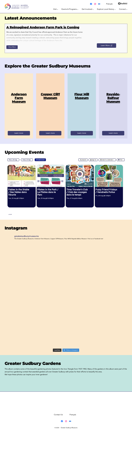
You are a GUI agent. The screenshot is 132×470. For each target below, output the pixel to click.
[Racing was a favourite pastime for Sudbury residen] (81, 337)
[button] (96, 32)
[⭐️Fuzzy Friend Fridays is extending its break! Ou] (81, 274)
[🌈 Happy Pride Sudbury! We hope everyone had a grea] (51, 337)
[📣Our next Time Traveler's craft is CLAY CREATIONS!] (112, 337)
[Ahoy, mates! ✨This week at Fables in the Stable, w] (51, 295)
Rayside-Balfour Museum (113, 97)
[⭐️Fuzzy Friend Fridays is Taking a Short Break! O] (112, 316)
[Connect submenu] (126, 9)
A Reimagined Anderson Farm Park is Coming (42, 27)
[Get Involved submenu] (93, 9)
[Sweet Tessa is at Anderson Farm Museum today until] (51, 253)
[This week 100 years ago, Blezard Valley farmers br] (20, 274)
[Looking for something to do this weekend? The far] (81, 316)
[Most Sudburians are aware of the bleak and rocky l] (51, 316)
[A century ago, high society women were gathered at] (81, 295)
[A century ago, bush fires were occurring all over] (20, 253)
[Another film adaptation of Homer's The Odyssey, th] (112, 295)
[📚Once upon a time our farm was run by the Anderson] (112, 253)
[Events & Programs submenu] (77, 9)
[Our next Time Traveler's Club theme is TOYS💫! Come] (112, 274)
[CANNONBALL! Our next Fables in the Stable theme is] (20, 316)
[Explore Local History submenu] (115, 9)
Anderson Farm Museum (19, 97)
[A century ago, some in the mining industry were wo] (81, 253)
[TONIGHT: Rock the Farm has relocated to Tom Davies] (20, 295)
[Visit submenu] (57, 9)
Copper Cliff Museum (50, 96)
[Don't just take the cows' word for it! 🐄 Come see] (51, 274)
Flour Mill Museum (81, 96)
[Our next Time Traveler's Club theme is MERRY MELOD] (20, 337)
